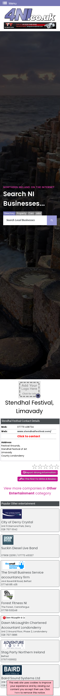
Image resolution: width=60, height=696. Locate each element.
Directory (9, 213)
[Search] (52, 220)
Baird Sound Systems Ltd (20, 678)
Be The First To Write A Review (39, 479)
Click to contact (28, 436)
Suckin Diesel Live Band (19, 548)
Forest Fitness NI (14, 603)
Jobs (38, 213)
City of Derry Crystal (17, 522)
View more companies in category (30, 491)
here (17, 692)
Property (21, 213)
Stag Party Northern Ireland (23, 652)
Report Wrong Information (40, 472)
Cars (31, 213)
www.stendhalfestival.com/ (34, 431)
